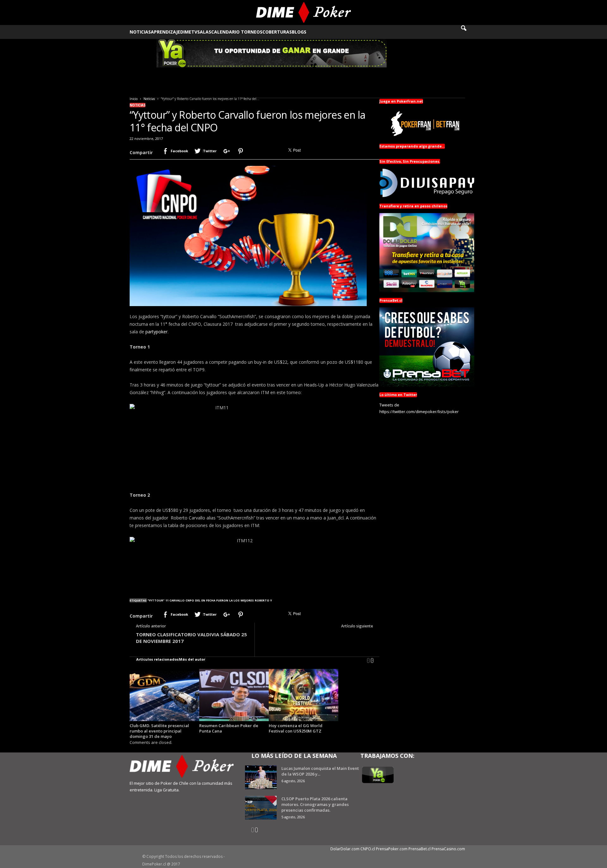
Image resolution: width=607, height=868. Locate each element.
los (237, 600)
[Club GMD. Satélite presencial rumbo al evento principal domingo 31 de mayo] (164, 695)
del (197, 600)
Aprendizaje (165, 32)
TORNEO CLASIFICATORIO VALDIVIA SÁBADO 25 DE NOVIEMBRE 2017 (191, 637)
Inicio (134, 99)
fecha (210, 600)
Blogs (299, 32)
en (203, 600)
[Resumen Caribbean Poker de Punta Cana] (234, 695)
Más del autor (192, 659)
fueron (222, 600)
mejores (247, 600)
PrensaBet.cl (419, 849)
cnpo (190, 600)
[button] (468, 32)
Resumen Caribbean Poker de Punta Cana (228, 728)
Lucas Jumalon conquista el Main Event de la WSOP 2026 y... (320, 771)
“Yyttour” (156, 600)
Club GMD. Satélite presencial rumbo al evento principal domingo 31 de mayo (159, 731)
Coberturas (277, 32)
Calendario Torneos (236, 32)
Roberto (262, 600)
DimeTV (188, 32)
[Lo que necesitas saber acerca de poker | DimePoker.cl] (303, 12)
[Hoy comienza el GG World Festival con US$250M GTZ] (303, 695)
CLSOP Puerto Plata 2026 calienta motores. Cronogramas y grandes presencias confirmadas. (315, 804)
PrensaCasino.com (448, 849)
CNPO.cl (367, 849)
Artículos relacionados (157, 659)
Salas (204, 32)
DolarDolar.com (344, 849)
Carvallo (177, 600)
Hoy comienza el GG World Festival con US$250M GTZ (295, 728)
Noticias (140, 32)
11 (167, 600)
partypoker (156, 332)
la (231, 600)
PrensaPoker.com (392, 849)
